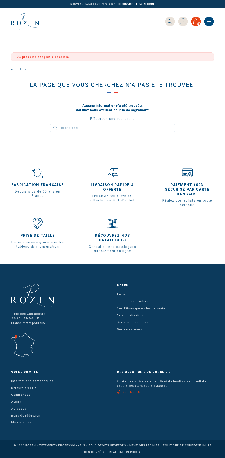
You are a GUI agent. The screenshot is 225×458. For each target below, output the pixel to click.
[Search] (170, 21)
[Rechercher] (55, 128)
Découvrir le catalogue (136, 4)
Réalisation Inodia (125, 452)
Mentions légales (144, 445)
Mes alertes (21, 422)
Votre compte (24, 372)
